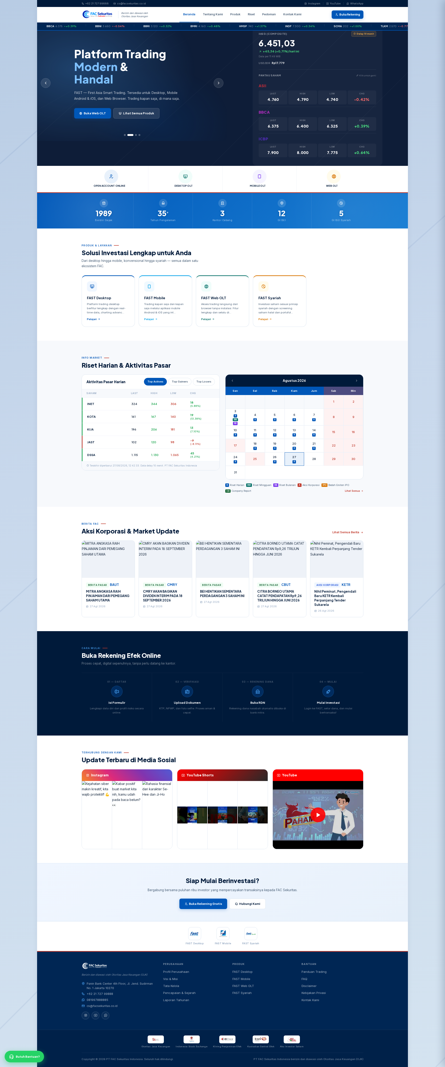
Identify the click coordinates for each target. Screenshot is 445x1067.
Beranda (189, 14)
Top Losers (203, 381)
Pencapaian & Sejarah (179, 993)
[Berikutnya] (218, 83)
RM (235, 419)
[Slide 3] (134, 135)
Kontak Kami (292, 14)
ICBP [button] (263, 138)
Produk (235, 14)
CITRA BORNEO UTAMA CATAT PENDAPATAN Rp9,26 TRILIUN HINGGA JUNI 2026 (279, 595)
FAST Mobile (241, 979)
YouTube (335, 3)
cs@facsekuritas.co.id (131, 3)
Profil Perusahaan (176, 972)
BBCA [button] (264, 112)
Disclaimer (309, 986)
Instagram (314, 3)
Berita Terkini (138, 116)
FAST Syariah (242, 993)
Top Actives (155, 381)
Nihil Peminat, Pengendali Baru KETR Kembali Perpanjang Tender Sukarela (335, 598)
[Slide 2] (128, 135)
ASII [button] (262, 85)
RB (235, 423)
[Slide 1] (125, 135)
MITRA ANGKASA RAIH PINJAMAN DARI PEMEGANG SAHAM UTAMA (107, 595)
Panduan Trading (314, 972)
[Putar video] (318, 814)
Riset (251, 14)
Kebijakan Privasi (314, 993)
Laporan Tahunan (176, 1000)
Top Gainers (180, 381)
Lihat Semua (352, 490)
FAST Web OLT (243, 986)
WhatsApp (356, 3)
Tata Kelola (171, 986)
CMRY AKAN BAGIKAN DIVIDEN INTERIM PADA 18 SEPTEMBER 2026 (162, 595)
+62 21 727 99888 (97, 3)
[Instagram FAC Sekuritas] (85, 1015)
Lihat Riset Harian (97, 116)
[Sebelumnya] (46, 83)
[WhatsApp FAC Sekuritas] (105, 1015)
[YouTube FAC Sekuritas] (95, 1015)
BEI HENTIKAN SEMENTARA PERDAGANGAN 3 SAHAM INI (222, 593)
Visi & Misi (170, 979)
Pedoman (269, 14)
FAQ (304, 979)
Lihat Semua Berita (345, 532)
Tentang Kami (213, 14)
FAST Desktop (242, 972)
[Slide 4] (139, 135)
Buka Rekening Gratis (205, 904)
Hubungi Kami (249, 904)
